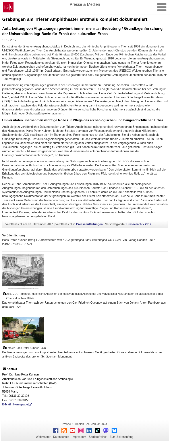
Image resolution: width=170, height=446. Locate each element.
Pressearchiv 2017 (138, 224)
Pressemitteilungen (89, 224)
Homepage (20, 404)
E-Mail (6, 404)
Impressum (79, 436)
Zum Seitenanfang (121, 436)
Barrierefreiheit (98, 436)
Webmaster (43, 436)
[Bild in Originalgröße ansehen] (23, 271)
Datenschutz (61, 436)
